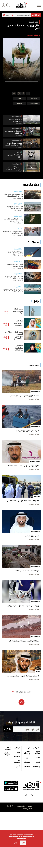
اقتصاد (38, 758)
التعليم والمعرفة (27, 753)
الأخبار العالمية (37, 753)
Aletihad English (7, 754)
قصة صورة (27, 767)
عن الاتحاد (17, 757)
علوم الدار (36, 748)
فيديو (28, 758)
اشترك (7, 729)
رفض (15, 842)
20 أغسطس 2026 (34, 399)
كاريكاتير (17, 748)
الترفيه (28, 748)
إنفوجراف (27, 762)
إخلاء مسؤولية (7, 748)
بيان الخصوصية (17, 761)
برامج (18, 752)
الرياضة (38, 762)
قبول (23, 842)
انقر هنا (20, 836)
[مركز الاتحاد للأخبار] (21, 5)
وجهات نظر (36, 767)
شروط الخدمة (18, 767)
